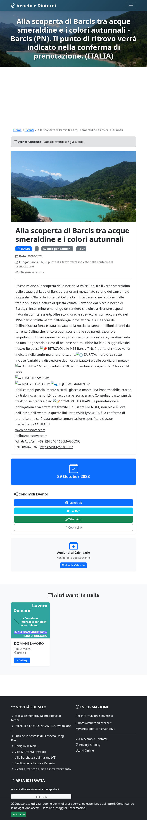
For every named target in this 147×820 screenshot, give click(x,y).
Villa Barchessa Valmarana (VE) (35, 757)
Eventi (29, 130)
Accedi (42, 797)
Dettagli (23, 660)
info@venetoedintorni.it (95, 723)
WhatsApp (75, 519)
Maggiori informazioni (71, 808)
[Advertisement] (73, 102)
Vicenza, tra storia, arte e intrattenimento (42, 769)
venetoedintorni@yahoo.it (97, 729)
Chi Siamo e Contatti (93, 739)
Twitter (75, 511)
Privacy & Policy (89, 745)
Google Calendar (74, 565)
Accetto (20, 814)
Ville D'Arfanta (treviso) (30, 752)
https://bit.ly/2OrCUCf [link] (85, 413)
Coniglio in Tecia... (26, 746)
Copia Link (75, 527)
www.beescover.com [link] (30, 430)
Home (17, 130)
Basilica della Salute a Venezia (34, 763)
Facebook (75, 503)
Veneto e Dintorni (36, 5)
